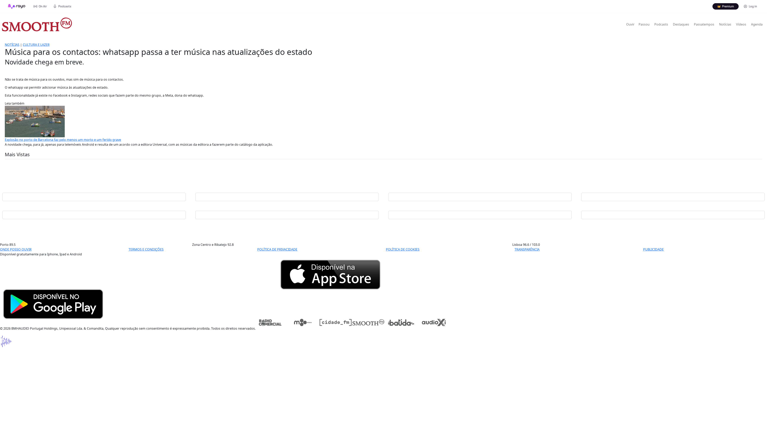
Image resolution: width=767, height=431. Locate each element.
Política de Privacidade (277, 249)
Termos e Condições (146, 249)
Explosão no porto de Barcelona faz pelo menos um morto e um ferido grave (63, 139)
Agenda (757, 24)
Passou (644, 24)
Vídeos (741, 24)
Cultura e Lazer (36, 45)
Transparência (527, 249)
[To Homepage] (17, 6)
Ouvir (630, 24)
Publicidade (653, 249)
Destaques (681, 24)
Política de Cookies (402, 249)
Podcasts (661, 24)
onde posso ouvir (16, 249)
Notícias (725, 24)
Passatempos (704, 24)
